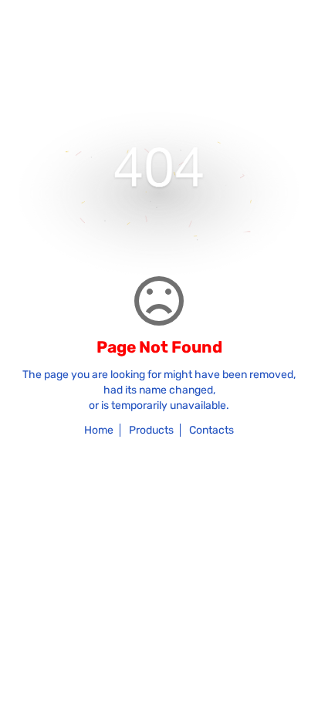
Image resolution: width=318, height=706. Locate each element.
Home (98, 430)
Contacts (211, 430)
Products (151, 430)
